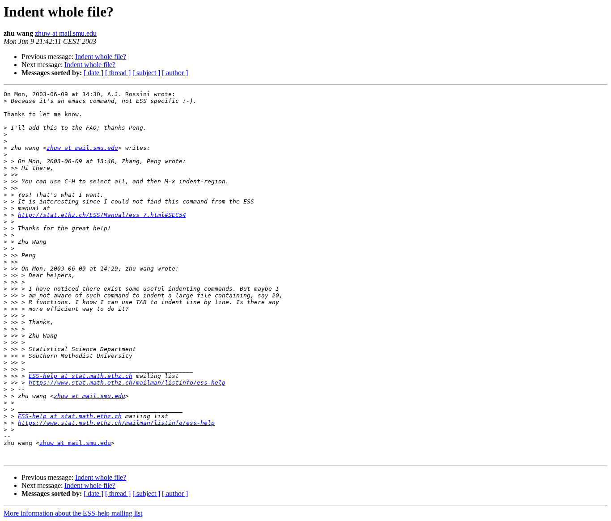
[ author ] (175, 72)
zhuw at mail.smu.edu (66, 33)
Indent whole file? (100, 56)
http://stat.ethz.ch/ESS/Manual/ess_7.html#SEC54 (102, 215)
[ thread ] (118, 72)
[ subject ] (146, 72)
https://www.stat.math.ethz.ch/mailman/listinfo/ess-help (127, 382)
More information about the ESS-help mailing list (73, 513)
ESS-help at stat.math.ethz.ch (80, 376)
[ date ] (93, 72)
